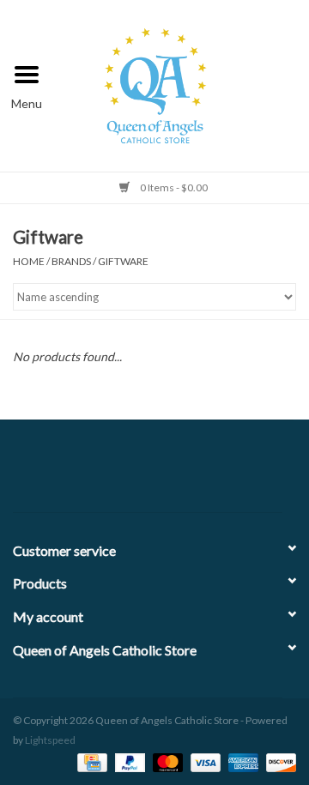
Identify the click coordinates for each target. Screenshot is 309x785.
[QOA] (181, 83)
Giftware (123, 261)
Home (29, 261)
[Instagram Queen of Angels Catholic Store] (214, 472)
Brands (71, 261)
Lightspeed (50, 740)
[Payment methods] (89, 761)
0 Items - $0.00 (173, 187)
